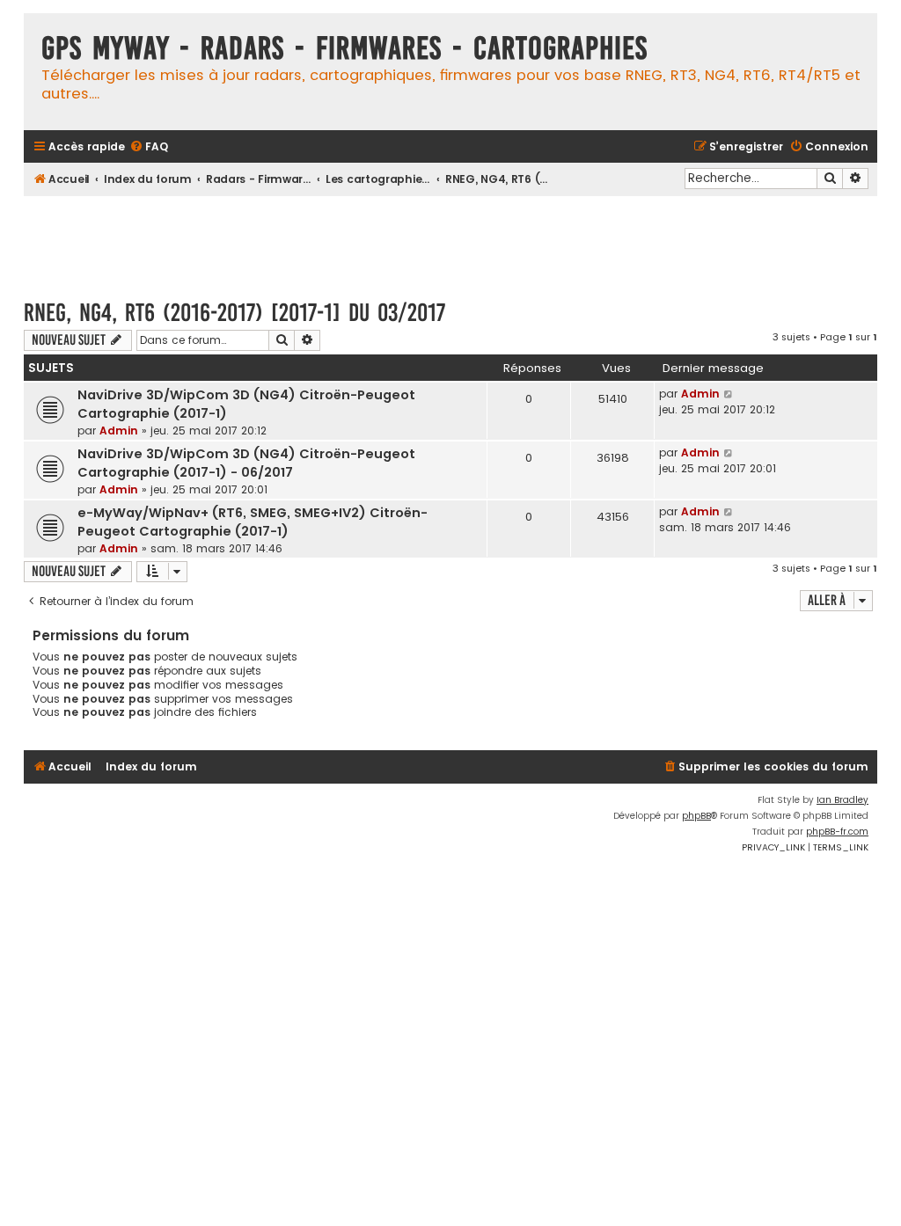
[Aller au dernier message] (729, 394)
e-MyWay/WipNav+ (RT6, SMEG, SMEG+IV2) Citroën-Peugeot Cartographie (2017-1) (252, 522)
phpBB (696, 815)
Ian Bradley (842, 799)
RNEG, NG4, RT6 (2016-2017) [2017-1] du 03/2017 (234, 312)
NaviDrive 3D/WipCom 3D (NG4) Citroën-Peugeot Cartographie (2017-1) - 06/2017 (246, 463)
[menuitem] (148, 147)
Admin (118, 430)
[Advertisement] (450, 239)
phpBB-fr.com (837, 831)
